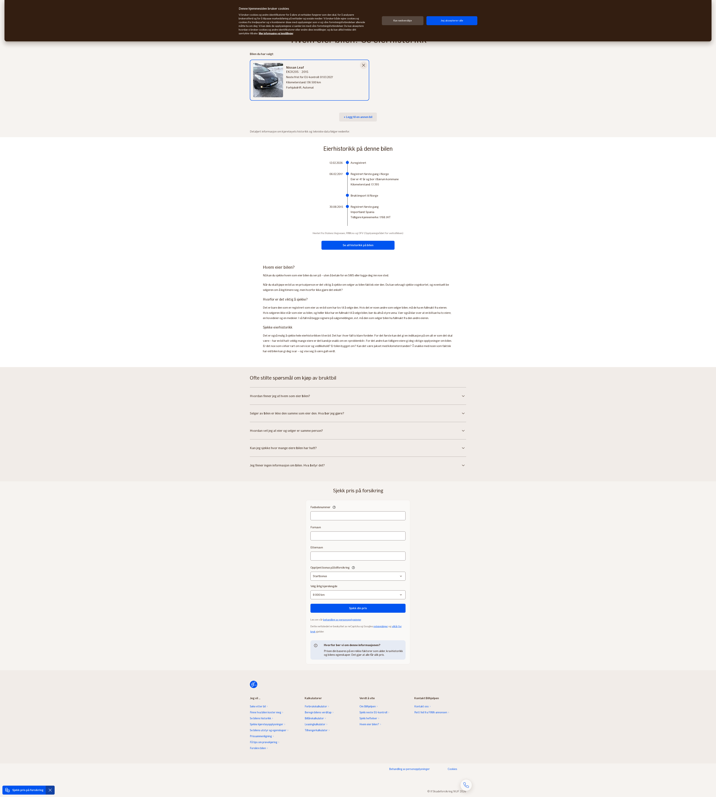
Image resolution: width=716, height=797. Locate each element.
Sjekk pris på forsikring (27, 790)
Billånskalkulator (314, 718)
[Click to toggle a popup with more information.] (334, 507)
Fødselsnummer (320, 507)
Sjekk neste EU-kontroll (373, 712)
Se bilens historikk (260, 718)
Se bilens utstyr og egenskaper (268, 730)
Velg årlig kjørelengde (323, 586)
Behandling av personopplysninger (409, 769)
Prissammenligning (261, 736)
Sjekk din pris (358, 608)
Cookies (452, 769)
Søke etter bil (258, 706)
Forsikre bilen (258, 748)
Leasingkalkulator (315, 724)
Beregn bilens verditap (318, 712)
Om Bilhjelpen (367, 706)
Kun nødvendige (402, 20)
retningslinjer (380, 626)
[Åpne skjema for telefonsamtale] (466, 785)
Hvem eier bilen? (369, 724)
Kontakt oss (421, 706)
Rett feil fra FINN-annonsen (430, 712)
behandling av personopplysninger (342, 619)
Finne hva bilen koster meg (265, 712)
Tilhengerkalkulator (316, 730)
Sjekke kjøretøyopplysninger (266, 724)
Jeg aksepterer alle (452, 20)
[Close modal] (363, 65)
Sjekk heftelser (368, 718)
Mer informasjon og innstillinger (276, 33)
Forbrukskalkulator (316, 706)
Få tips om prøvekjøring (263, 742)
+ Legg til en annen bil (358, 117)
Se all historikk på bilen (358, 245)
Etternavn (316, 547)
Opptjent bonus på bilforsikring (330, 567)
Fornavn (315, 527)
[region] (358, 20)
